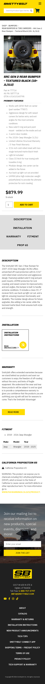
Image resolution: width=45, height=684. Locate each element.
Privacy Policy (22, 659)
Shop (4, 26)
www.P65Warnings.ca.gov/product (21, 492)
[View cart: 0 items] (37, 10)
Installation (22, 228)
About (22, 608)
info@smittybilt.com (22, 594)
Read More (13, 412)
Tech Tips (23, 636)
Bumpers (12, 26)
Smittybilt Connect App (22, 642)
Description (23, 219)
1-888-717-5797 (27, 591)
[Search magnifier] (31, 10)
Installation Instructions (22, 625)
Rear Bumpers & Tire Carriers (16, 28)
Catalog (22, 614)
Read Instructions (10, 347)
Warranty (13, 236)
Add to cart (26, 204)
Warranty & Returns (22, 619)
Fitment (33, 236)
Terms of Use (22, 653)
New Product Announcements (22, 631)
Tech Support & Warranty (22, 665)
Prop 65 (22, 245)
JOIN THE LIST (23, 553)
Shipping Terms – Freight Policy (22, 648)
